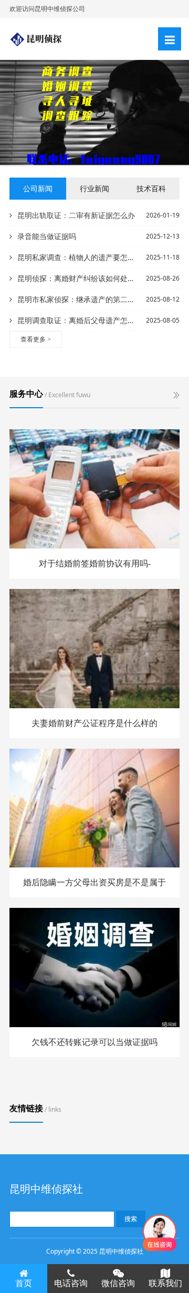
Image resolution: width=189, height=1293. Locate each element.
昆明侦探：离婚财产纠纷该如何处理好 (77, 278)
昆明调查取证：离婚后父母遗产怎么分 (77, 320)
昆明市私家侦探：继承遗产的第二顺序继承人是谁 (77, 299)
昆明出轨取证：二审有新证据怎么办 (76, 215)
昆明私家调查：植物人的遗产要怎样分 (77, 257)
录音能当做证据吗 (46, 236)
